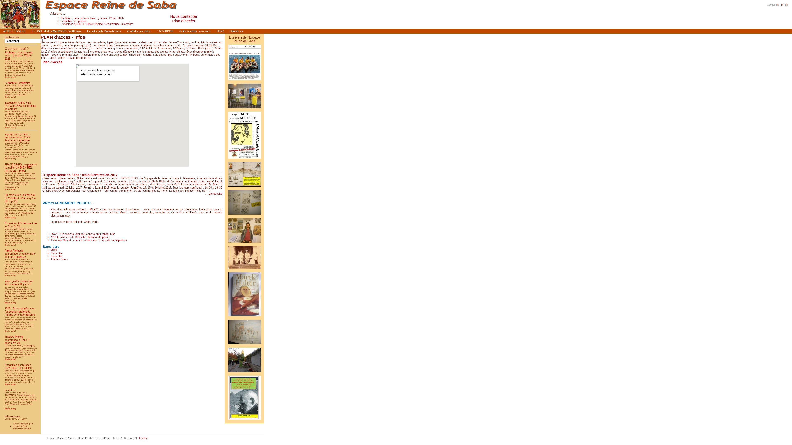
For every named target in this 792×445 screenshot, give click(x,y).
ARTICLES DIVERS (14, 31)
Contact (143, 438)
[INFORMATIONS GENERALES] (244, 317)
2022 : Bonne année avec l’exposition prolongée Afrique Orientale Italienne (20, 311)
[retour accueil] (20, 28)
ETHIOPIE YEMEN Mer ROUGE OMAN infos (56, 31)
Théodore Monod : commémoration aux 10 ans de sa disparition (89, 240)
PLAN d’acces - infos (138, 31)
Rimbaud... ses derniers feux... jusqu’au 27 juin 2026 (92, 18)
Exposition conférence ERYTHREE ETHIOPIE (19, 366)
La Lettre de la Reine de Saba (104, 31)
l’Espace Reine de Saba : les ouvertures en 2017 (80, 175)
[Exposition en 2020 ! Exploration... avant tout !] (244, 420)
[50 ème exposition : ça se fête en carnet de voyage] (244, 215)
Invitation (10, 390)
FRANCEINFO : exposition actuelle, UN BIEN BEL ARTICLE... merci (21, 167)
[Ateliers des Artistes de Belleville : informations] (244, 243)
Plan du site (237, 31)
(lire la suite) (10, 77)
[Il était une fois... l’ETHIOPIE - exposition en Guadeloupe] (244, 109)
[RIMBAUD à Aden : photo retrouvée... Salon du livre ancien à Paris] (244, 269)
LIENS (220, 31)
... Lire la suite (213, 193)
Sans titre (50, 247)
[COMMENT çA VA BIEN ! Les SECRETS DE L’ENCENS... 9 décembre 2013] (244, 373)
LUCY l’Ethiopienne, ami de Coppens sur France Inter (83, 233)
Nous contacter (183, 16)
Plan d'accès (183, 21)
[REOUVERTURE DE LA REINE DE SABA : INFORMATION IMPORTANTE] (244, 187)
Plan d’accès (52, 62)
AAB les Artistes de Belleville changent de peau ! (80, 237)
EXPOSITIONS (165, 31)
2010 (54, 250)
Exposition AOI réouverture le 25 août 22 (21, 225)
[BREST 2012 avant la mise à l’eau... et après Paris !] (244, 81)
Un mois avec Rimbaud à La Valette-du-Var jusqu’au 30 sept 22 (20, 198)
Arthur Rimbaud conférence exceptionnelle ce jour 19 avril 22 (20, 253)
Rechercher (12, 37)
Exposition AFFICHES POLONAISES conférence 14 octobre (97, 24)
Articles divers (59, 259)
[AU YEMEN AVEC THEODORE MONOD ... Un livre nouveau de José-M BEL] (244, 159)
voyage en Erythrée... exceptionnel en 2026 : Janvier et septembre (18, 137)
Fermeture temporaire (73, 21)
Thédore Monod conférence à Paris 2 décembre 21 (17, 339)
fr (777, 4)
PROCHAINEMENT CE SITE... (68, 203)
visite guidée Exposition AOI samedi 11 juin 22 (19, 283)
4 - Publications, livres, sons (195, 31)
